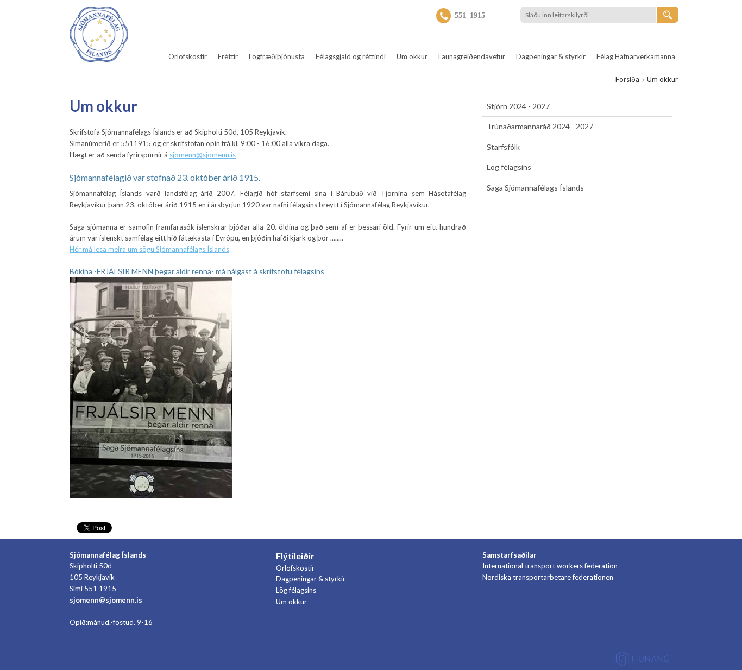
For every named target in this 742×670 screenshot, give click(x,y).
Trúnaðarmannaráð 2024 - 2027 (540, 126)
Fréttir (228, 56)
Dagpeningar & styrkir (551, 56)
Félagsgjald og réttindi (351, 56)
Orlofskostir (187, 56)
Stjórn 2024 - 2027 (518, 106)
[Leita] (667, 15)
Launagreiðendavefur (471, 56)
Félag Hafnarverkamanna (635, 56)
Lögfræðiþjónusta (277, 56)
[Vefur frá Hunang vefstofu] (642, 660)
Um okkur (412, 56)
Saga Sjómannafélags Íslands (535, 187)
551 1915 (470, 14)
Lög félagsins (509, 167)
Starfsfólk (503, 146)
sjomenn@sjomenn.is (202, 154)
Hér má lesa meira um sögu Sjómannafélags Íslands (149, 249)
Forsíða (627, 79)
